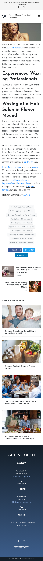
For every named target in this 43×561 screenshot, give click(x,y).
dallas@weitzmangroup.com (21, 476)
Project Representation (18, 180)
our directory (29, 162)
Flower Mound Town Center (20, 15)
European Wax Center (15, 47)
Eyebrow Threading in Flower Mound (21, 215)
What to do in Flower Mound (21, 239)
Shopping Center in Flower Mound (21, 235)
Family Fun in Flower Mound (21, 219)
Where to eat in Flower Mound (21, 243)
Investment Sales (23, 183)
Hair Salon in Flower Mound (21, 223)
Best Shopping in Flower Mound (21, 211)
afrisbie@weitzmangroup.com (21, 502)
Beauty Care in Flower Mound (22, 207)
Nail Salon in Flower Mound (21, 231)
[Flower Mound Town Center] (4, 16)
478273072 (26, 194)
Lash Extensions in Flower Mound (21, 227)
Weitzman (35, 167)
